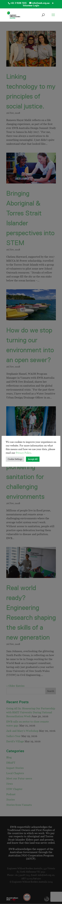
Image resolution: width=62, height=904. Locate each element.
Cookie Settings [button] (15, 459)
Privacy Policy (23, 452)
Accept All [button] (33, 459)
